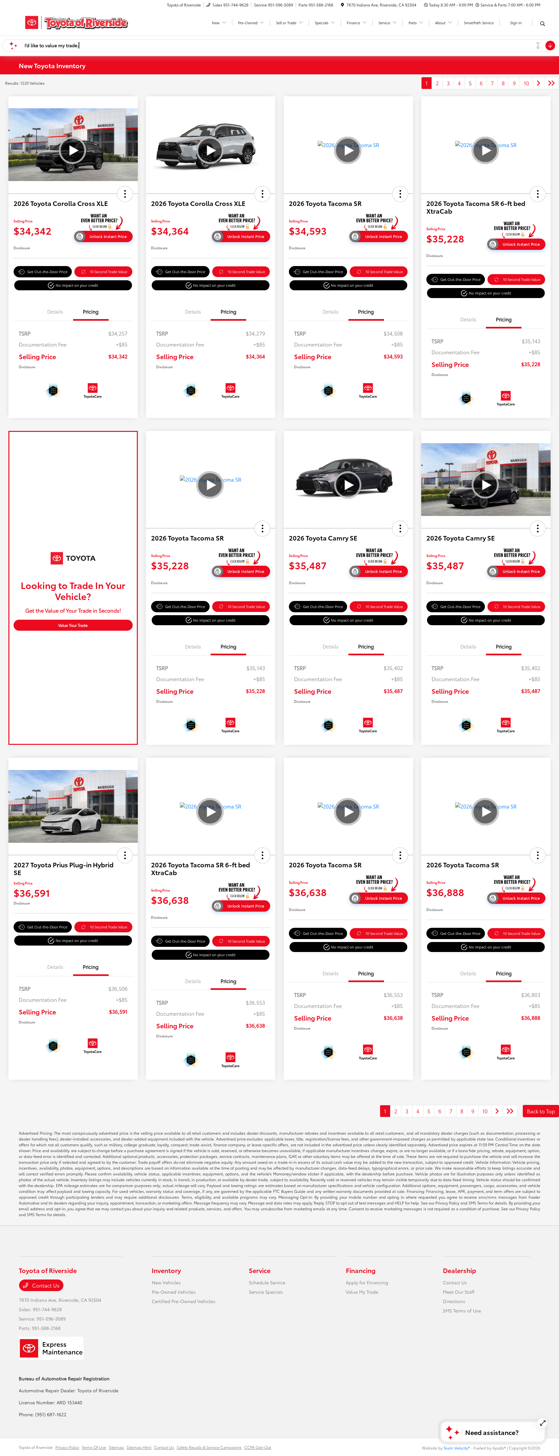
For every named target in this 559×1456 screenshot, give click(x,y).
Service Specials (266, 1292)
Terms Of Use (94, 1447)
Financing (361, 1270)
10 (526, 83)
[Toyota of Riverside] (74, 21)
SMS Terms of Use (462, 1310)
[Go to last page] (551, 83)
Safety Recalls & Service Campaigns (209, 1447)
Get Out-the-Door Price (47, 271)
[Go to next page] (538, 83)
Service (259, 1270)
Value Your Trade (73, 625)
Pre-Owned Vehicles (174, 1292)
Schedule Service (267, 1282)
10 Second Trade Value (108, 271)
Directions (454, 1301)
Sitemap (116, 1447)
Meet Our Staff (458, 1292)
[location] (342, 4)
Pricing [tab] (91, 311)
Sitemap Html (138, 1447)
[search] (542, 23)
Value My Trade (362, 1292)
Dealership (459, 1270)
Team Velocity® (457, 1448)
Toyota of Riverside (36, 1447)
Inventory (166, 1270)
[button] (125, 194)
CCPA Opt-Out (257, 1447)
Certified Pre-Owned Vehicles (183, 1301)
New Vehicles (166, 1282)
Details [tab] (55, 311)
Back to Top (541, 1111)
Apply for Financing (367, 1282)
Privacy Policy (67, 1447)
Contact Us (45, 1285)
